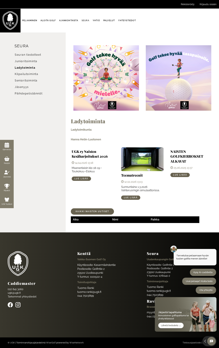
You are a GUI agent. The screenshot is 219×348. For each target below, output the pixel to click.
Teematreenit (132, 175)
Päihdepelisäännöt (28, 93)
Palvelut (109, 20)
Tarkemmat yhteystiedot (22, 296)
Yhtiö (96, 20)
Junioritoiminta (26, 61)
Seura (85, 20)
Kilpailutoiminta (26, 74)
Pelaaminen (29, 20)
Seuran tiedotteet (28, 54)
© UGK (11, 342)
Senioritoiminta (26, 80)
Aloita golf (48, 20)
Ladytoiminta (25, 67)
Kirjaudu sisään (208, 4)
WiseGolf (51, 342)
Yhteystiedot (127, 20)
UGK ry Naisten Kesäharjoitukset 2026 (90, 154)
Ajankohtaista (68, 20)
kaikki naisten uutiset (92, 211)
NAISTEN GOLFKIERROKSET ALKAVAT (186, 156)
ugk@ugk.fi (14, 292)
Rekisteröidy (188, 4)
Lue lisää (81, 178)
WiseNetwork (76, 342)
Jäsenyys (22, 87)
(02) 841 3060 (15, 289)
